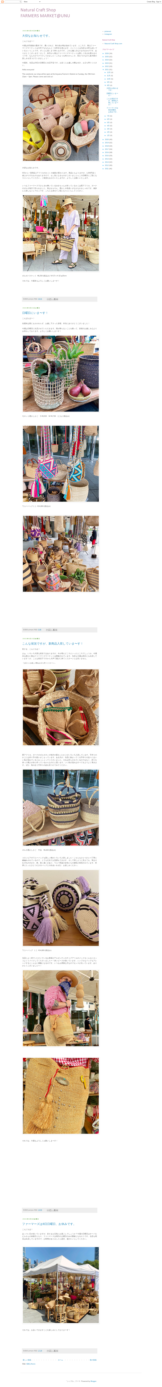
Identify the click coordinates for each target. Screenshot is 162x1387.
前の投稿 (93, 1360)
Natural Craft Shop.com (113, 43)
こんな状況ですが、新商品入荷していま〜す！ (52, 643)
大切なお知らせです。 (36, 35)
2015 (107, 156)
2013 (107, 162)
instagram (108, 34)
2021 (107, 69)
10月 (109, 79)
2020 (107, 139)
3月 (108, 129)
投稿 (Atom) (30, 1364)
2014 (107, 159)
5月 (108, 122)
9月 (108, 82)
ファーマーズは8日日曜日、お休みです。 (49, 1224)
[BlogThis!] (50, 299)
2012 (107, 165)
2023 (107, 63)
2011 (107, 169)
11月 (109, 76)
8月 (108, 85)
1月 (108, 135)
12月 (109, 72)
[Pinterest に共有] (57, 299)
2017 (107, 149)
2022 (107, 66)
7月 (108, 116)
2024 (107, 60)
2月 (108, 132)
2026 (107, 53)
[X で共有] (52, 299)
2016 (107, 152)
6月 (108, 119)
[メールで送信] (48, 299)
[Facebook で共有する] (55, 299)
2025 (107, 57)
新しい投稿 (27, 1360)
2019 (107, 143)
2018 (107, 146)
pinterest (107, 31)
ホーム (60, 1360)
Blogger (93, 1381)
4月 (108, 126)
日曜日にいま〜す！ (35, 312)
